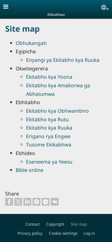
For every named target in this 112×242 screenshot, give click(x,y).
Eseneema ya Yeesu (49, 161)
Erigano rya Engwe (48, 136)
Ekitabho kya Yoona (49, 76)
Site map (79, 224)
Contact (32, 224)
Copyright (55, 224)
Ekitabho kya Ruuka (49, 127)
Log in (89, 233)
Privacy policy (29, 233)
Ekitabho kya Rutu (47, 119)
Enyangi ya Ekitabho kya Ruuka (62, 59)
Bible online (29, 169)
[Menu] (9, 7)
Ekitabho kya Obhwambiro (57, 110)
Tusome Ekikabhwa (48, 144)
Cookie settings (63, 233)
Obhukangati (31, 42)
